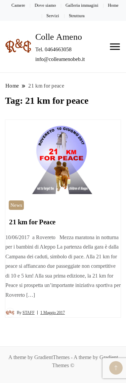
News (16, 205)
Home (113, 5)
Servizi (52, 15)
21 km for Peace (32, 222)
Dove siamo (45, 5)
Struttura (77, 15)
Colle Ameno (58, 37)
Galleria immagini (82, 5)
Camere (18, 5)
